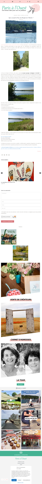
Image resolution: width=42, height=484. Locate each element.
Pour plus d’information (5, 137)
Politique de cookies (20, 482)
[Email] (9, 155)
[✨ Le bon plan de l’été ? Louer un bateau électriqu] (31, 400)
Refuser (19, 480)
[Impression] (21, 3)
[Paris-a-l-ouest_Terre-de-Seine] (20, 245)
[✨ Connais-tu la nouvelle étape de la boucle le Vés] (11, 419)
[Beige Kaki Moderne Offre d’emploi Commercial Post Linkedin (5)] (20, 263)
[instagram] (29, 1)
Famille (19, 15)
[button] (2, 173)
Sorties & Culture (24, 15)
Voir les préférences (26, 480)
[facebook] (27, 1)
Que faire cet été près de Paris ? (21, 172)
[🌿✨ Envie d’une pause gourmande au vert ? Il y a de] (11, 400)
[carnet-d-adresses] (20, 303)
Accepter (14, 480)
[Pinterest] (7, 155)
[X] (4, 155)
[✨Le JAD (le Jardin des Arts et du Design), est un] (31, 419)
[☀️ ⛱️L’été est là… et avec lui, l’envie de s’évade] (31, 439)
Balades (15, 15)
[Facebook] (2, 155)
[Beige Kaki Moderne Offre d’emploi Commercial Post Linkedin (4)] (20, 343)
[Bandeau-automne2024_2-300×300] (8, 229)
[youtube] (7, 479)
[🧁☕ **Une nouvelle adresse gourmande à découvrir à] (11, 439)
